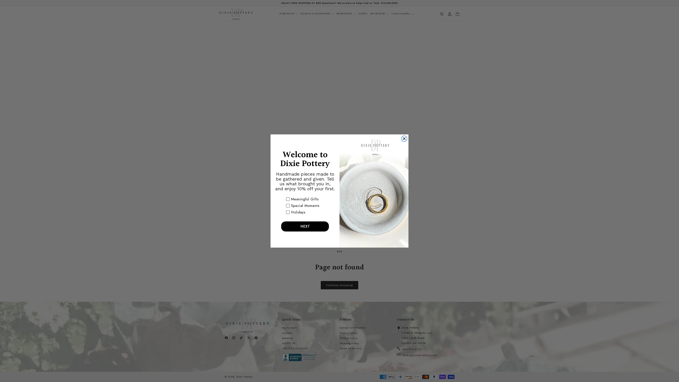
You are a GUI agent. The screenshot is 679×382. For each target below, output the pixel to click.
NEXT (305, 226)
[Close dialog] (404, 138)
